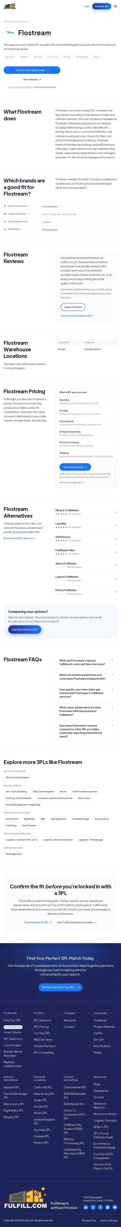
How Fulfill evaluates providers (75, 922)
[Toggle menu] (115, 6)
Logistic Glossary (105, 1120)
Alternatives (82, 57)
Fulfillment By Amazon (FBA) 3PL (73, 1128)
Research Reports (100, 1105)
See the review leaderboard (76, 315)
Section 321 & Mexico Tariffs (103, 1166)
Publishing (11, 825)
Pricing (66, 57)
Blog (97, 1084)
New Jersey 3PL (44, 1093)
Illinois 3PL (41, 1113)
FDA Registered (13, 854)
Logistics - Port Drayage (91, 839)
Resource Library (105, 1114)
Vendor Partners (44, 1046)
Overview (10, 57)
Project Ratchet (104, 1026)
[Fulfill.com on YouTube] (114, 1207)
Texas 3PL (40, 1100)
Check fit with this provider (30, 70)
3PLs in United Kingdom (17, 777)
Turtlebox (100, 1020)
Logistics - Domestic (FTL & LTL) (21, 839)
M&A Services (43, 1039)
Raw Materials (29, 825)
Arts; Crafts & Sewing (16, 791)
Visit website (30, 79)
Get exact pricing (73, 466)
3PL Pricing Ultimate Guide (103, 1135)
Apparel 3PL (12, 1087)
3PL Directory (13, 1038)
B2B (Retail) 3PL (74, 1104)
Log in (87, 6)
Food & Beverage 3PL (15, 1095)
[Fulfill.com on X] (93, 1207)
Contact (69, 1026)
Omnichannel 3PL (75, 1087)
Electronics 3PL (14, 1104)
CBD (43, 819)
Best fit (24, 57)
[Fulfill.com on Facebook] (100, 1207)
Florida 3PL (41, 1106)
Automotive (12, 819)
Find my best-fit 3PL (37, 922)
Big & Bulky (29, 819)
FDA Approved (58, 819)
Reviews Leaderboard (12, 1064)
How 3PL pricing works (70, 482)
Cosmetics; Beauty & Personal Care (54, 798)
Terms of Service (108, 1220)
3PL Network (42, 1020)
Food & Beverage (80, 819)
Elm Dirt (99, 1039)
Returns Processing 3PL (74, 1141)
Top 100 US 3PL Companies (104, 1156)
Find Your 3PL (102, 6)
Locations (53, 57)
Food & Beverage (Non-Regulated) (23, 804)
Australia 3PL (42, 1130)
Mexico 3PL (41, 1142)
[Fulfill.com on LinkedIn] (85, 1207)
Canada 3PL (41, 1136)
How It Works (13, 1032)
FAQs (96, 57)
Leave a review (73, 307)
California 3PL (43, 1087)
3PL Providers (10, 21)
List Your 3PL (42, 1033)
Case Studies (12, 1045)
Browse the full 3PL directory (18, 538)
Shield (98, 1052)
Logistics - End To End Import (58, 839)
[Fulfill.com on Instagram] (107, 1207)
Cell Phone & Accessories (84, 791)
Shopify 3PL (12, 1117)
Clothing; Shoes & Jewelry (19, 798)
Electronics (84, 798)
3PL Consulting (44, 1052)
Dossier (99, 1097)
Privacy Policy (89, 1220)
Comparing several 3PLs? (32, 87)
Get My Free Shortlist (24, 629)
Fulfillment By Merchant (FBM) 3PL (74, 1153)
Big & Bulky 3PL (14, 1110)
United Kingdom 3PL (44, 1121)
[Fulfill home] (10, 6)
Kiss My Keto (102, 1046)
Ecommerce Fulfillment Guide (104, 1145)
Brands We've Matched (13, 1053)
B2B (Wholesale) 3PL (75, 1095)
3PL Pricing (41, 1026)
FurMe (98, 1033)
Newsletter (101, 1090)
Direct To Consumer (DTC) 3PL (75, 1114)
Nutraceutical (102, 819)
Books (63, 791)
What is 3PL (101, 1127)
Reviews (38, 57)
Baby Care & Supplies (43, 791)
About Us (70, 1020)
